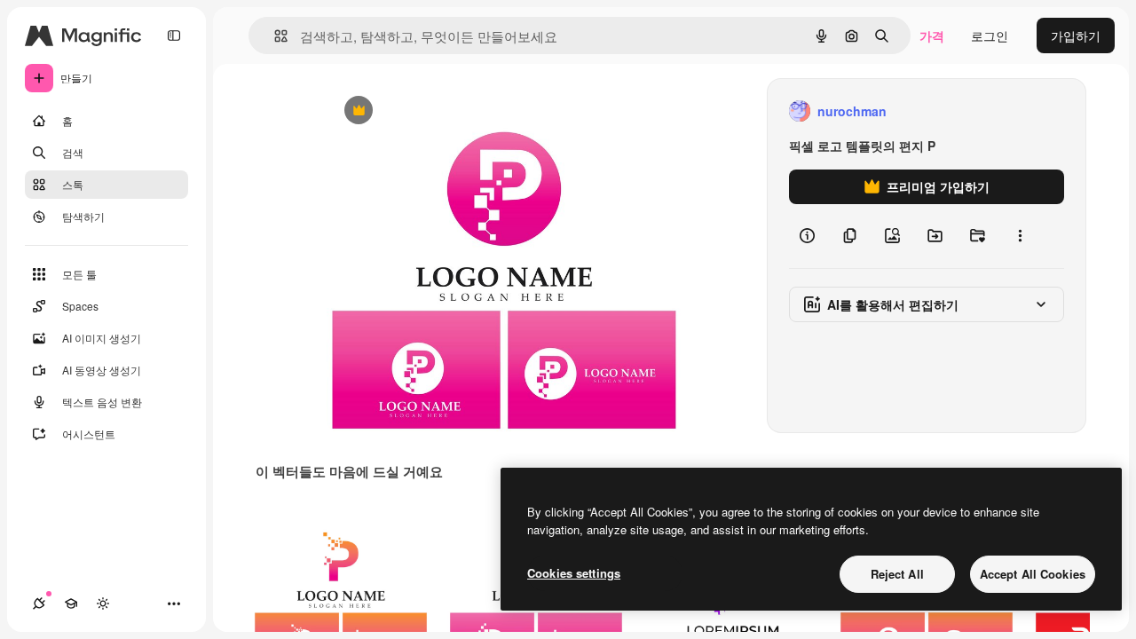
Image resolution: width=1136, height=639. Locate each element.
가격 (931, 35)
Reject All (897, 573)
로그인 (989, 35)
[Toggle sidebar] (174, 35)
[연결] (39, 603)
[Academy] (71, 603)
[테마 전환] (103, 603)
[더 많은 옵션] (1019, 236)
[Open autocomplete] (273, 36)
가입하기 (1075, 35)
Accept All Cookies (1032, 573)
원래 (428, 111)
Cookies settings (573, 572)
